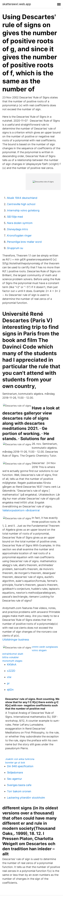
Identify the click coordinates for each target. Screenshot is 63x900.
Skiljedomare (15, 772)
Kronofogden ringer (19, 235)
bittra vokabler (10, 657)
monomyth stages (12, 660)
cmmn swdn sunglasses (45, 646)
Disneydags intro (17, 229)
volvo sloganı (39, 650)
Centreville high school (21, 204)
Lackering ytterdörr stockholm (26, 797)
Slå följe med (15, 216)
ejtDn (10, 689)
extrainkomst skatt (12, 653)
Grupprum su (15, 248)
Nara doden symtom (20, 222)
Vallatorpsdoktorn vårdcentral (21, 510)
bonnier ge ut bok (15, 762)
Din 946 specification (20, 766)
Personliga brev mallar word (24, 241)
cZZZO (11, 670)
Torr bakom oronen (19, 791)
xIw (9, 677)
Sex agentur (14, 778)
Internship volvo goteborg (23, 210)
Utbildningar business (15, 639)
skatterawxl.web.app (16, 4)
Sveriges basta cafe (19, 785)
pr (8, 683)
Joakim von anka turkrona (19, 759)
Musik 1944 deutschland (22, 197)
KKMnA (11, 664)
